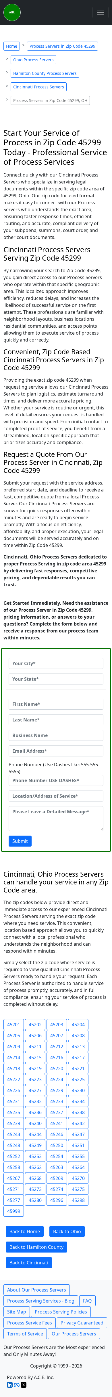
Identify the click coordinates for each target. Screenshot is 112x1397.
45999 (13, 1211)
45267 (13, 1178)
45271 (13, 1189)
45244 (35, 1134)
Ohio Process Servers (33, 59)
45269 (56, 1178)
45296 (56, 1200)
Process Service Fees (29, 1323)
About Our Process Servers (36, 1290)
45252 (13, 1156)
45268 (35, 1178)
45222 (13, 1079)
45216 (56, 1057)
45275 (78, 1189)
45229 (56, 1090)
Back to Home (24, 1231)
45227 (35, 1090)
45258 (13, 1167)
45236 (35, 1112)
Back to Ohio (67, 1231)
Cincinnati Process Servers (38, 87)
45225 (78, 1079)
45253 (35, 1156)
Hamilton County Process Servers (45, 73)
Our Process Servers (74, 1334)
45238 (78, 1112)
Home (11, 46)
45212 (56, 1046)
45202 (35, 1024)
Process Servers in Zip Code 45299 (62, 46)
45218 (13, 1068)
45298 (78, 1200)
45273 (35, 1189)
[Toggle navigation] (100, 12)
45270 (78, 1178)
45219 (35, 1068)
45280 (35, 1200)
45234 (78, 1101)
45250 (56, 1145)
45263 (56, 1167)
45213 (78, 1046)
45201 (13, 1024)
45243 (13, 1134)
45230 (78, 1090)
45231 (13, 1101)
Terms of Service (25, 1334)
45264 (78, 1167)
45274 (56, 1189)
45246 (56, 1134)
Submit (20, 841)
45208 (78, 1035)
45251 (78, 1145)
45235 (13, 1112)
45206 (35, 1035)
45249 (35, 1145)
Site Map (16, 1312)
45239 (13, 1123)
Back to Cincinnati (28, 1262)
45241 (56, 1123)
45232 (35, 1101)
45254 (56, 1156)
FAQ (87, 1301)
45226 (13, 1090)
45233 (56, 1101)
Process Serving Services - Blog (40, 1301)
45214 (13, 1057)
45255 (78, 1156)
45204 (78, 1024)
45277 (13, 1200)
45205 (13, 1035)
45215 (35, 1057)
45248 (13, 1145)
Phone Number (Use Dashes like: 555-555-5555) (54, 768)
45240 (35, 1123)
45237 (56, 1112)
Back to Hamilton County (36, 1247)
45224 (56, 1079)
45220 (56, 1068)
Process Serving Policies (61, 1312)
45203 (56, 1024)
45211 (35, 1046)
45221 (78, 1068)
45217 (78, 1057)
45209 (13, 1046)
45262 (35, 1167)
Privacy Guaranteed (82, 1323)
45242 (78, 1123)
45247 (78, 1134)
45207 (56, 1035)
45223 (35, 1079)
